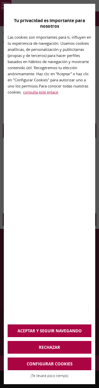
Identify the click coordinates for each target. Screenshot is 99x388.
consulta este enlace (40, 92)
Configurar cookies (50, 365)
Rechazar (49, 347)
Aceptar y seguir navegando (50, 331)
